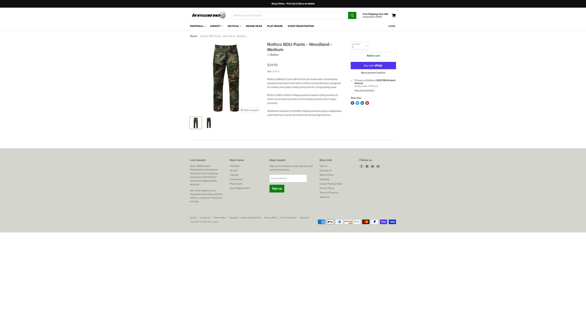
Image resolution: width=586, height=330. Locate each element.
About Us (325, 197)
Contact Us (326, 170)
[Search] (352, 15)
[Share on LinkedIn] (362, 103)
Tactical (233, 26)
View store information (364, 90)
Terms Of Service (329, 192)
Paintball (197, 26)
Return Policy (327, 175)
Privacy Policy (327, 188)
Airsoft (215, 26)
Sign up (277, 188)
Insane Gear (254, 26)
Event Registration (301, 26)
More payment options (373, 73)
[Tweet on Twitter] (357, 103)
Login (391, 26)
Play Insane (275, 26)
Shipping (324, 179)
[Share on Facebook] (352, 103)
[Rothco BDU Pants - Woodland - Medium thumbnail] (196, 123)
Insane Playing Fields (331, 183)
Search (323, 166)
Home (193, 36)
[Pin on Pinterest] (367, 103)
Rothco (274, 54)
